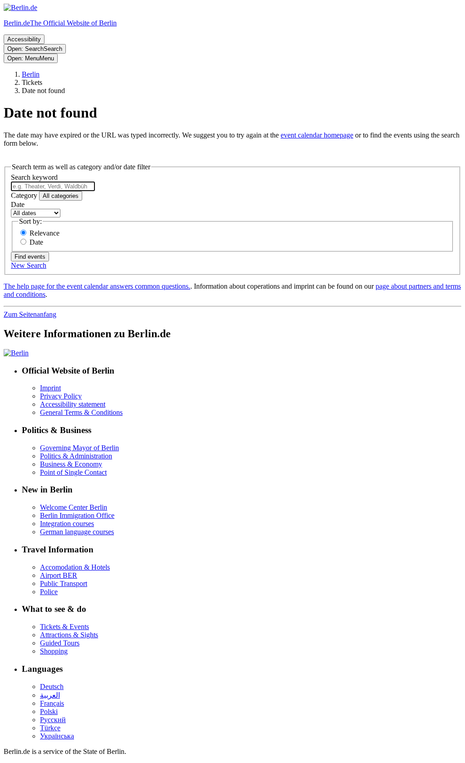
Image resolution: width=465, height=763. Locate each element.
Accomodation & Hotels (75, 567)
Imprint (50, 388)
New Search (28, 265)
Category (24, 195)
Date (18, 204)
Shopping (54, 651)
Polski (49, 711)
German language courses (77, 532)
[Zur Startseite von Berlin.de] (16, 353)
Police (49, 592)
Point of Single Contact (73, 472)
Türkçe (50, 728)
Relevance (44, 233)
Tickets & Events (64, 626)
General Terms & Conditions (81, 412)
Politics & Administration (76, 456)
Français (52, 703)
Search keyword (34, 177)
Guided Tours (59, 643)
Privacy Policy (61, 396)
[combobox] (53, 186)
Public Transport (63, 583)
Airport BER (58, 575)
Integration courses (67, 523)
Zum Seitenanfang (30, 314)
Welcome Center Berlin (73, 507)
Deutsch (52, 686)
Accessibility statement (72, 404)
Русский (53, 720)
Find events (30, 256)
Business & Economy (71, 464)
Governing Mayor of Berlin (79, 448)
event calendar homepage (317, 135)
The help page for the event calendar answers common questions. (97, 286)
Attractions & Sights (69, 635)
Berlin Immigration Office (77, 515)
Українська (57, 736)
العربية (50, 695)
